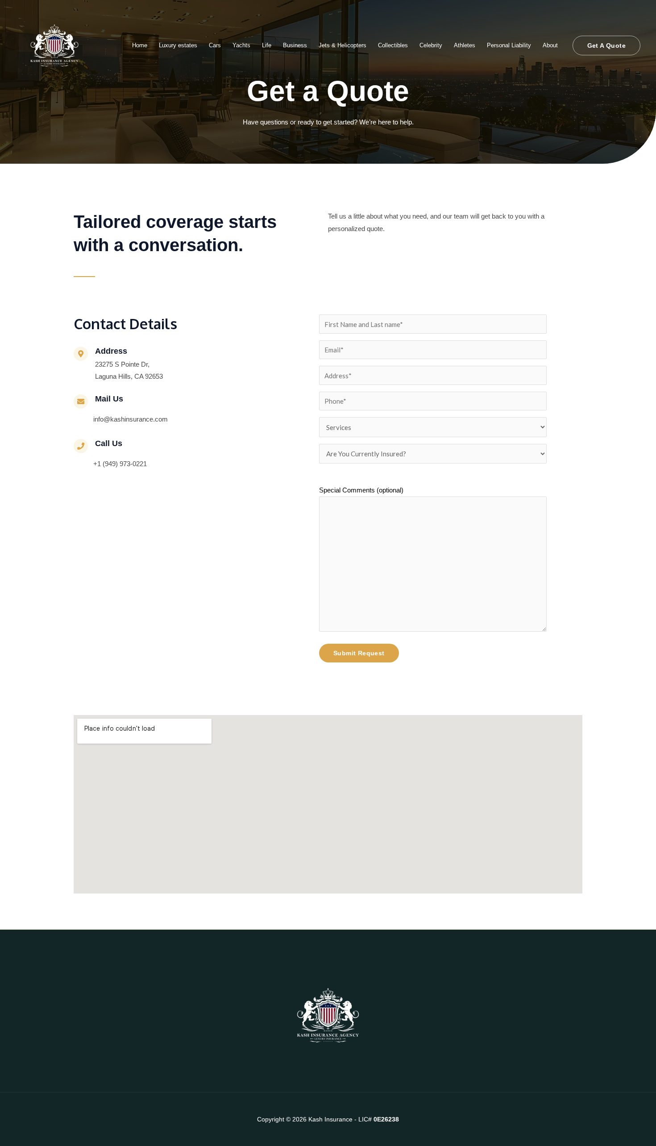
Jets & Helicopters (342, 45)
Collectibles (393, 45)
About (550, 45)
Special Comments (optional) (361, 490)
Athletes (464, 45)
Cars (215, 45)
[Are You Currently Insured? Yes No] (433, 454)
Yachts (241, 45)
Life (266, 45)
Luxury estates (178, 45)
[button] (606, 45)
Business (295, 45)
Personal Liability (509, 45)
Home (139, 45)
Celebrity (430, 45)
